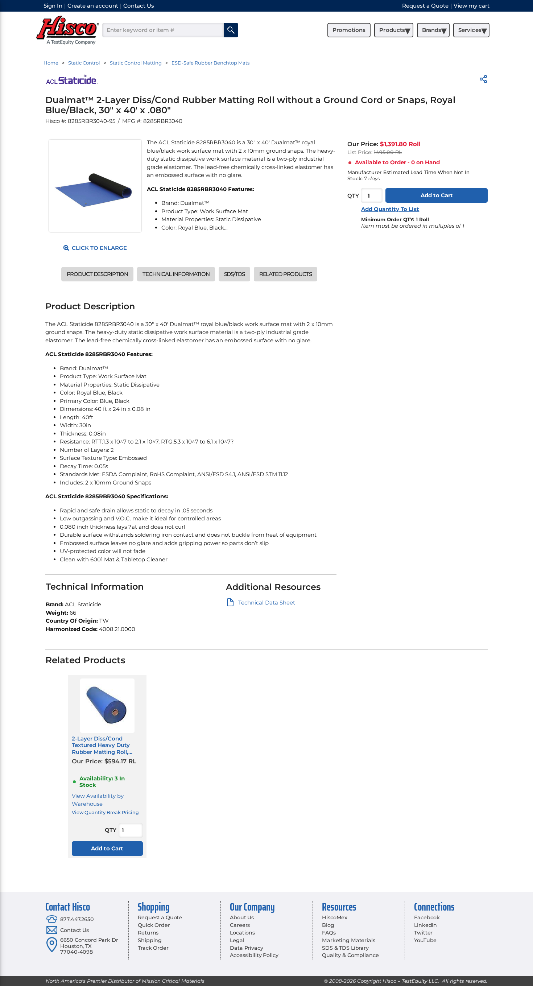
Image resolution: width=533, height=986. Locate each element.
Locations (242, 933)
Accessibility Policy (254, 955)
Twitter (423, 933)
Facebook (427, 917)
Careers (240, 925)
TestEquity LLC (420, 981)
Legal (237, 940)
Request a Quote (160, 917)
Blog (328, 925)
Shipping (150, 940)
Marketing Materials (348, 940)
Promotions (348, 29)
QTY (353, 195)
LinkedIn (425, 925)
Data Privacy (246, 948)
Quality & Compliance (350, 955)
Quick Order (154, 925)
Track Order (153, 948)
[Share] (483, 80)
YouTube (425, 940)
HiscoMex (334, 917)
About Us (242, 917)
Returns (148, 933)
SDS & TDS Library (345, 948)
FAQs (328, 933)
